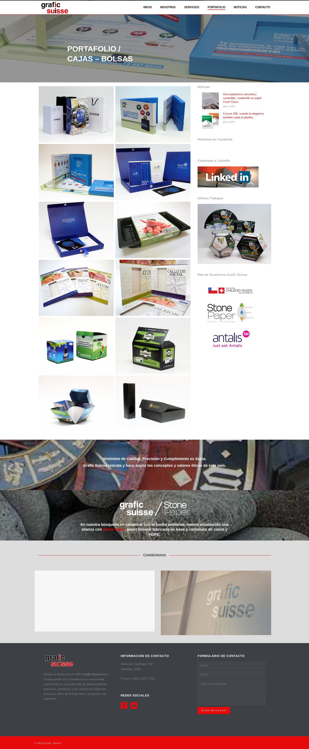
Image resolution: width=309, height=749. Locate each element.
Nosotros (168, 7)
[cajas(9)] (152, 172)
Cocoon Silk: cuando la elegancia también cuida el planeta (243, 115)
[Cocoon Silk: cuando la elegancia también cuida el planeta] (210, 120)
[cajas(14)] (152, 288)
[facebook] (124, 705)
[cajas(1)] (152, 114)
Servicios (191, 7)
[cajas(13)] (76, 288)
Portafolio (216, 7)
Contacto (262, 7)
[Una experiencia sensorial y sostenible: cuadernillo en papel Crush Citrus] (210, 100)
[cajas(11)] (76, 230)
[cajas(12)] (152, 230)
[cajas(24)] (76, 404)
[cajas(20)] (76, 346)
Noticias (240, 7)
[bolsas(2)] (76, 114)
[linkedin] (134, 705)
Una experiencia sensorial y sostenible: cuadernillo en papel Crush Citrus (242, 98)
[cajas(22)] (152, 346)
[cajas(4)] (76, 172)
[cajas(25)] (152, 404)
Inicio (147, 7)
